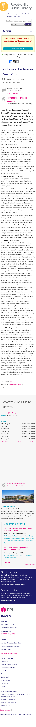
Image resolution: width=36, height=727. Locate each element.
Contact (17, 16)
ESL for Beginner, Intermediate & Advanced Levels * (18, 529)
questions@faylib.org (8, 413)
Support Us (4, 683)
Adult (11, 381)
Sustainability (5, 677)
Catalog (10, 14)
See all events (30, 564)
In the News (5, 671)
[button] (31, 31)
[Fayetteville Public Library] (16, 6)
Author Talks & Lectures (15, 384)
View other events (18, 48)
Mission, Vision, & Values (9, 665)
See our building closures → (10, 653)
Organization (5, 680)
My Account (19, 14)
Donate (9, 16)
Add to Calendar (12, 93)
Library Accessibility (8, 668)
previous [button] (5, 441)
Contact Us (4, 661)
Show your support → (9, 600)
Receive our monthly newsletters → (14, 585)
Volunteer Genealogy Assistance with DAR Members (17, 548)
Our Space (4, 674)
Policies (3, 686)
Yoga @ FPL (9, 562)
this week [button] (17, 441)
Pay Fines (28, 14)
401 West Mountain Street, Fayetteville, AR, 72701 (16, 485)
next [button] (32, 441)
